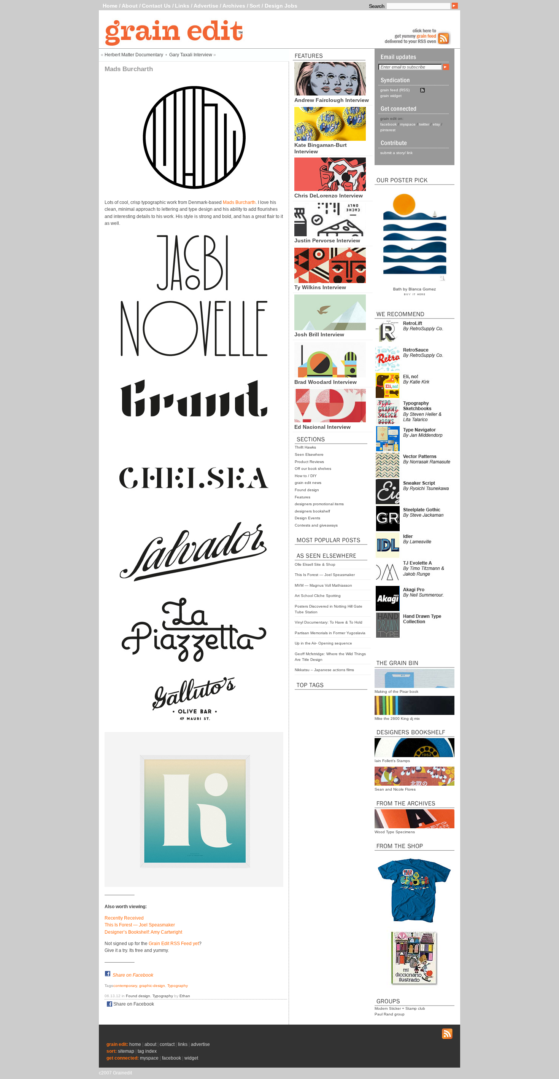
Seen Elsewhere (309, 454)
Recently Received (124, 918)
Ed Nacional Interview (322, 427)
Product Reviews (309, 462)
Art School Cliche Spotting (318, 596)
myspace (408, 124)
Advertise (206, 6)
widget (191, 1058)
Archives (233, 6)
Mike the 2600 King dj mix (397, 718)
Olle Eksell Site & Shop (315, 564)
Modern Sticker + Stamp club (400, 1008)
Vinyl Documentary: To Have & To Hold (328, 622)
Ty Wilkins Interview (320, 287)
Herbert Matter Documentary (134, 54)
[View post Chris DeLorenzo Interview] (330, 189)
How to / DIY (306, 476)
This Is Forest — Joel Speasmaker (325, 575)
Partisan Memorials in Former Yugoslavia (330, 633)
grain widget (391, 96)
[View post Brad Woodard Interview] (330, 375)
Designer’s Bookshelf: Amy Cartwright (143, 932)
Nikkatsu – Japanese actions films (324, 670)
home (135, 1044)
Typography (177, 986)
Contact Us (156, 6)
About (130, 6)
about (150, 1044)
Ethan (184, 996)
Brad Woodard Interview (325, 382)
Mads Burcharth (239, 202)
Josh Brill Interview (319, 334)
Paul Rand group (390, 1014)
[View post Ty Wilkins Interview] (330, 281)
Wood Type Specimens (395, 832)
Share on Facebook (133, 975)
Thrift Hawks (305, 447)
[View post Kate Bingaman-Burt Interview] (330, 139)
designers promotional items (319, 504)
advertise (200, 1044)
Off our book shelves (313, 468)
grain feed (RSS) (395, 90)
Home (110, 6)
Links (182, 6)
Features (302, 497)
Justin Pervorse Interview (327, 240)
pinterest (387, 130)
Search (376, 6)
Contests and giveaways (316, 525)
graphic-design (152, 986)
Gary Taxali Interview (190, 54)
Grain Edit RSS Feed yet (174, 943)
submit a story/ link (396, 153)
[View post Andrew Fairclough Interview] (330, 94)
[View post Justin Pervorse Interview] (330, 234)
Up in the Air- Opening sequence (323, 643)
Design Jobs (281, 6)
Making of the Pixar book (396, 691)
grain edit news (308, 483)
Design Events (307, 518)
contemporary (125, 986)
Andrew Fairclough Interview (331, 100)
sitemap (126, 1051)
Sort (254, 6)
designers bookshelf (312, 511)
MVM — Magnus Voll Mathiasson (323, 585)
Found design (307, 490)
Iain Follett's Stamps (392, 761)
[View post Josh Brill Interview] (330, 328)
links (182, 1044)
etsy (436, 124)
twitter (424, 124)
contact (167, 1044)
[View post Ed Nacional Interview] (330, 420)
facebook (388, 124)
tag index (147, 1051)
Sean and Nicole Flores (395, 789)
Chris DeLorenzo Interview (328, 196)
